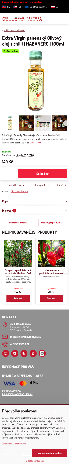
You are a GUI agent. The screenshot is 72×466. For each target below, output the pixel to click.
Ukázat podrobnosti (35, 460)
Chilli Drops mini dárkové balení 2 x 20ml (51, 272)
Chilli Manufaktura (19, 191)
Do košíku (42, 173)
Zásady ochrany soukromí (14, 443)
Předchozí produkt (18, 222)
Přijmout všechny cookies (49, 452)
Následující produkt (50, 222)
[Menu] (65, 18)
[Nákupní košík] (57, 18)
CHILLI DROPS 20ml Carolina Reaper (18, 272)
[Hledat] (48, 18)
